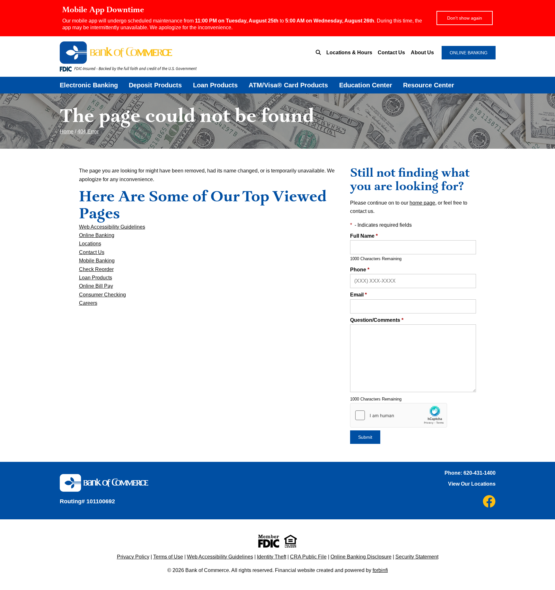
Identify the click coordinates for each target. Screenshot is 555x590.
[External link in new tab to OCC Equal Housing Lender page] (290, 541)
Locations (90, 243)
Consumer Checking (102, 294)
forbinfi (380, 570)
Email (358, 294)
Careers (88, 303)
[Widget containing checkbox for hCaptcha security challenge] (398, 415)
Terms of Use (168, 556)
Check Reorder (96, 269)
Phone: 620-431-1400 (470, 473)
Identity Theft (271, 556)
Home (67, 131)
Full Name (364, 236)
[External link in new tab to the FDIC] (268, 541)
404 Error (88, 131)
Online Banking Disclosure (361, 556)
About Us (422, 52)
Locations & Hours (349, 52)
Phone (359, 269)
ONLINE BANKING (469, 52)
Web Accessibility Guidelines (112, 227)
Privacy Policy (133, 556)
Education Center (365, 85)
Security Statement (416, 556)
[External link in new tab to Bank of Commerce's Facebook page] (489, 501)
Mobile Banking (97, 260)
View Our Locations (472, 484)
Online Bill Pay (96, 286)
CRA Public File (308, 556)
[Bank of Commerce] (154, 52)
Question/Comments (376, 320)
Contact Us (391, 52)
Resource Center (428, 85)
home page (422, 203)
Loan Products (215, 85)
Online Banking (96, 235)
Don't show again (464, 18)
